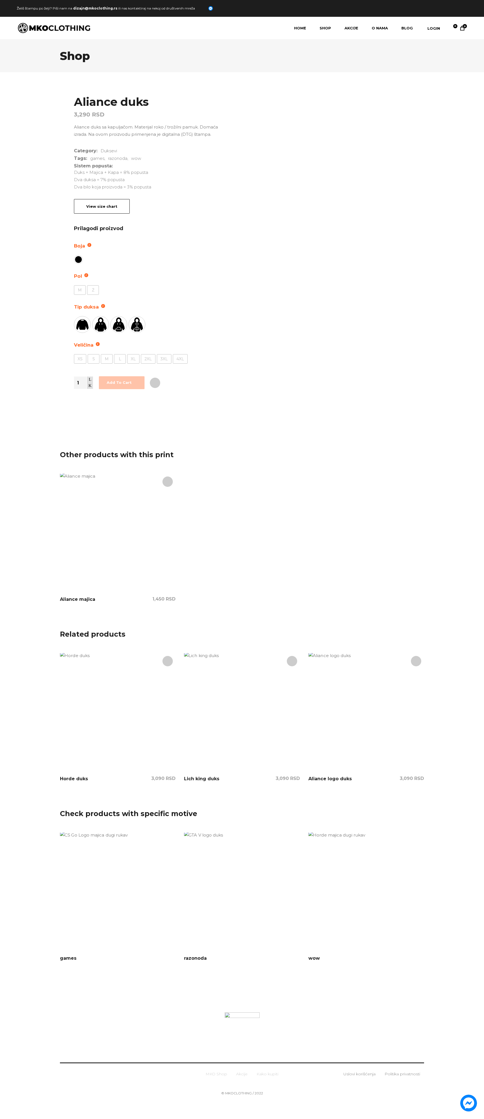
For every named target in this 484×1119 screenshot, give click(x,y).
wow (136, 158)
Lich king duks (201, 778)
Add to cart (119, 382)
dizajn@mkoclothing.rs (95, 8)
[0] (451, 28)
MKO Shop (216, 1073)
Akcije (242, 1073)
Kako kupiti (267, 1073)
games (97, 158)
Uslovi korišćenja (359, 1073)
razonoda (117, 158)
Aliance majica (77, 599)
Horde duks (74, 778)
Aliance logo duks (330, 778)
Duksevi (109, 150)
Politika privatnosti (402, 1073)
